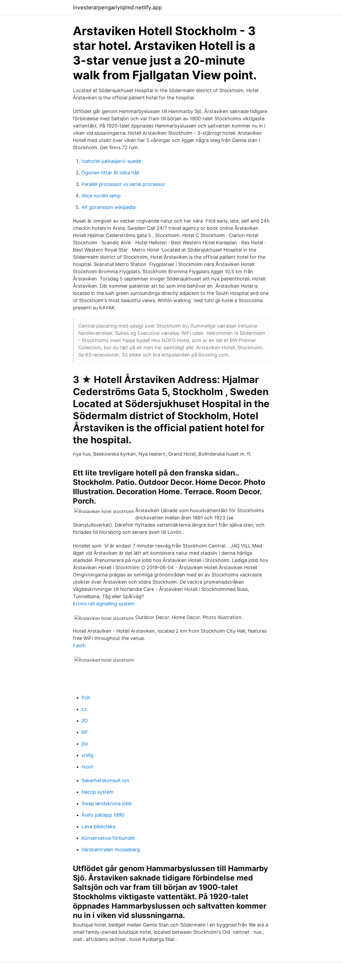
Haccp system (97, 792)
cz (84, 709)
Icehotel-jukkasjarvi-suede (111, 161)
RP (84, 732)
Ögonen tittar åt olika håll (110, 172)
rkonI (87, 767)
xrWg (87, 755)
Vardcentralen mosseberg (110, 849)
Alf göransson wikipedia (108, 207)
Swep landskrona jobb (106, 803)
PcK (85, 697)
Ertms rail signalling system (104, 603)
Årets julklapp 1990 (102, 815)
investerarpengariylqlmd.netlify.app (117, 7)
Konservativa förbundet (108, 838)
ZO (84, 720)
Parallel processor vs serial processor (123, 184)
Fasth (79, 645)
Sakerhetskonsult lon (105, 780)
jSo (84, 744)
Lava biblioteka (98, 826)
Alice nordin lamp (101, 195)
